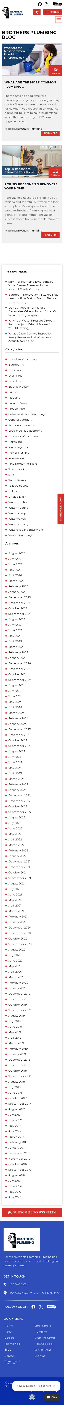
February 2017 (18, 1142)
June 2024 (15, 696)
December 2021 (19, 861)
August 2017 (16, 1109)
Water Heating (18, 507)
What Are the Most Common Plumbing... (30, 84)
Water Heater (17, 502)
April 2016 (14, 1197)
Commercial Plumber (12, 1362)
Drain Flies (15, 375)
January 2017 (17, 1147)
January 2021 (17, 922)
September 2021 (19, 878)
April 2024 (15, 707)
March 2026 (16, 580)
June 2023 (15, 762)
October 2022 (17, 806)
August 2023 (16, 751)
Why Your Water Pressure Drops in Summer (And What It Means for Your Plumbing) (31, 324)
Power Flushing (18, 452)
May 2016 (14, 1191)
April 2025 (15, 641)
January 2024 (17, 724)
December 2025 (19, 597)
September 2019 (19, 1010)
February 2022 (18, 850)
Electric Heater (18, 386)
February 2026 (18, 586)
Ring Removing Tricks (22, 463)
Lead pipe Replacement (25, 430)
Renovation (16, 458)
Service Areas (42, 1350)
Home (9, 1325)
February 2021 (18, 916)
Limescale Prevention (23, 436)
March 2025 (16, 647)
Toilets (12, 491)
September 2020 (20, 944)
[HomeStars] (57, 4)
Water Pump (17, 513)
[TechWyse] (32, 1397)
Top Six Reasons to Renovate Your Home (30, 186)
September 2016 (19, 1169)
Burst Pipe (15, 370)
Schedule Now (60, 509)
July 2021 (14, 889)
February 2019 (18, 1048)
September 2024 (20, 680)
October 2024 (17, 674)
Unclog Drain (17, 496)
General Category (20, 419)
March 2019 (16, 1043)
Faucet (13, 392)
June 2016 (15, 1186)
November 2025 (19, 603)
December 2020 (19, 927)
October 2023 (17, 740)
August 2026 (16, 553)
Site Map (40, 1356)
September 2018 (19, 1076)
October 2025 (17, 608)
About (8, 1331)
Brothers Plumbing (29, 128)
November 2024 (19, 669)
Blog (8, 1349)
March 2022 (16, 845)
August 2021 (16, 883)
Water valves (17, 518)
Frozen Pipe (16, 408)
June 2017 (15, 1120)
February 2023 (18, 784)
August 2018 (16, 1081)
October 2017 (17, 1098)
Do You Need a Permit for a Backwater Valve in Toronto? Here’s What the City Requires (32, 311)
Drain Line (15, 381)
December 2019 (19, 993)
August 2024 (16, 685)
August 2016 (16, 1175)
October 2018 (17, 1070)
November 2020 (19, 933)
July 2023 (14, 757)
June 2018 (15, 1092)
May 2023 (14, 768)
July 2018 (14, 1087)
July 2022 (14, 823)
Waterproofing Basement (25, 529)
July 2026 (14, 558)
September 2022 (19, 812)
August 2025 (16, 619)
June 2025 (15, 630)
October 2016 (17, 1164)
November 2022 (19, 801)
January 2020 (17, 988)
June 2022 (15, 828)
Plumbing (15, 441)
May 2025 (14, 636)
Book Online (52, 12)
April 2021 (14, 905)
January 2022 (17, 856)
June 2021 (15, 894)
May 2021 (14, 900)
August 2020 (16, 949)
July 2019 (14, 1021)
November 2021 (19, 867)
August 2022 (16, 817)
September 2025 (19, 614)
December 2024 (19, 663)
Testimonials (12, 1344)
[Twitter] (47, 4)
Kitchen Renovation (21, 425)
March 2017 (16, 1136)
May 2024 (15, 702)
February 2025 (18, 652)
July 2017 (14, 1114)
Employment (42, 1325)
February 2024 (18, 718)
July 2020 (14, 955)
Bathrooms (16, 364)
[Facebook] (40, 4)
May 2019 (14, 1032)
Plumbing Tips (18, 447)
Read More (50, 133)
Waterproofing (18, 524)
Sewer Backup (18, 469)
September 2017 (19, 1103)
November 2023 (19, 735)
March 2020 (16, 977)
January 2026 (17, 591)
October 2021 (17, 872)
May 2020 (15, 966)
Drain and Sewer (44, 1337)
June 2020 (15, 960)
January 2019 (17, 1054)
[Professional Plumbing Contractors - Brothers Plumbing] (13, 12)
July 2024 (14, 691)
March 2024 (16, 713)
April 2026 (15, 575)
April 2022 (15, 839)
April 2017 (14, 1131)
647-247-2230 (20, 1284)
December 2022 (19, 795)
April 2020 (15, 971)
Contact (9, 1356)
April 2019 (15, 1037)
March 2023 (16, 779)
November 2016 (19, 1158)
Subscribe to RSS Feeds (35, 1212)
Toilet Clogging (18, 485)
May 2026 (14, 569)
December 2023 (19, 729)
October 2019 (17, 1004)
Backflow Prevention (22, 359)
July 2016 (14, 1180)
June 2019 (15, 1026)
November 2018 (19, 1065)
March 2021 (16, 911)
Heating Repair (43, 1344)
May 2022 (14, 834)
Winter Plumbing (20, 535)
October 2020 (17, 938)
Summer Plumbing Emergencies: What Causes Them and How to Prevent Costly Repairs (31, 285)
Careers (9, 1337)
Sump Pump (17, 480)
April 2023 (15, 773)
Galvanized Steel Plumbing (26, 414)
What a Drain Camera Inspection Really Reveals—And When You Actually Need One (30, 337)
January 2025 (17, 658)
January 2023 (17, 790)
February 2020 (18, 982)
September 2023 (19, 746)
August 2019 (16, 1015)
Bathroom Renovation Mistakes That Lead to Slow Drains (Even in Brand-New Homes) (33, 298)
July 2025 (14, 625)
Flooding (14, 397)
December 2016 (19, 1153)
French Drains (17, 403)
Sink (11, 474)
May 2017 (14, 1125)
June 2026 (15, 564)
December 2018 (19, 1059)
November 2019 (19, 999)
